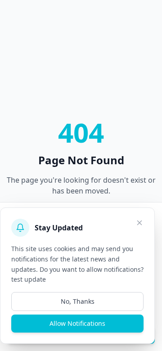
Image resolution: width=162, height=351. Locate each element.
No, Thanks (77, 301)
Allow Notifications (77, 323)
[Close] (139, 223)
